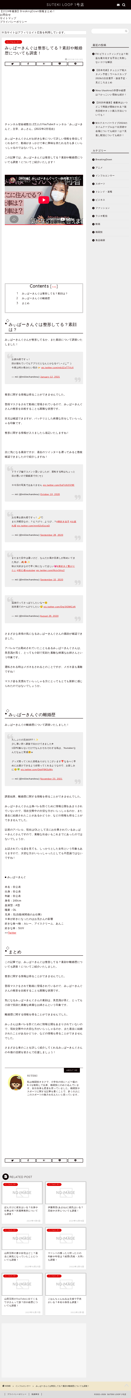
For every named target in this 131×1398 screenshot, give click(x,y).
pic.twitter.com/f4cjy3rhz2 (50, 570)
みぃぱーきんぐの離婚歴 (36, 298)
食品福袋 (100, 240)
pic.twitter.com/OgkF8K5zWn (37, 769)
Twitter (12, 932)
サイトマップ (8, 18)
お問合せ (5, 14)
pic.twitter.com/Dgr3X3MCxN (60, 606)
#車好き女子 (62, 521)
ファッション (103, 208)
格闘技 (99, 232)
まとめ (26, 303)
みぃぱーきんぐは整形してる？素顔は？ (45, 293)
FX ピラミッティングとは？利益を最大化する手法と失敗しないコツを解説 (112, 58)
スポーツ (100, 184)
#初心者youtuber (26, 570)
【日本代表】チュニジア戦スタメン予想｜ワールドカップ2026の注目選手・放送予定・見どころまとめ (112, 76)
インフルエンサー (13, 42)
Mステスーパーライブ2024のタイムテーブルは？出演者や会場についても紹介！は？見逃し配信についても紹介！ (111, 129)
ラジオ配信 (102, 216)
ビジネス (100, 200)
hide (54, 287)
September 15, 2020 (51, 579)
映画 (98, 224)
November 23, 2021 (51, 778)
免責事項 (35, 1394)
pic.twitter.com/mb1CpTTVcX (57, 367)
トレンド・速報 (104, 192)
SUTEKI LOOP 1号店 (65, 4)
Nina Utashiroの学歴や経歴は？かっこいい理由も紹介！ (111, 92)
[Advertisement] (44, 95)
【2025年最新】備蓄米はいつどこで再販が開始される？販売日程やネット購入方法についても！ (112, 108)
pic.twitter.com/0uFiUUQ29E (58, 485)
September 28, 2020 (51, 535)
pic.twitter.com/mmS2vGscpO (33, 525)
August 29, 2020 (49, 616)
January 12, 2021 (50, 376)
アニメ (99, 167)
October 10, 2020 (50, 494)
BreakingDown (104, 159)
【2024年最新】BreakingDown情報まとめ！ (27, 11)
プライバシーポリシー (13, 21)
